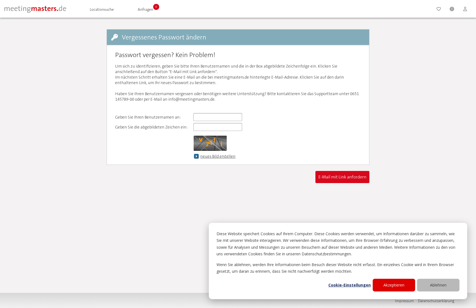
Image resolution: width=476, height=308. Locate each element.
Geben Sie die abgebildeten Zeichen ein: (151, 127)
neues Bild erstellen (218, 156)
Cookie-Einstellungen (349, 285)
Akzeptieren (393, 285)
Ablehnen (438, 285)
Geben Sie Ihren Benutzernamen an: (148, 117)
